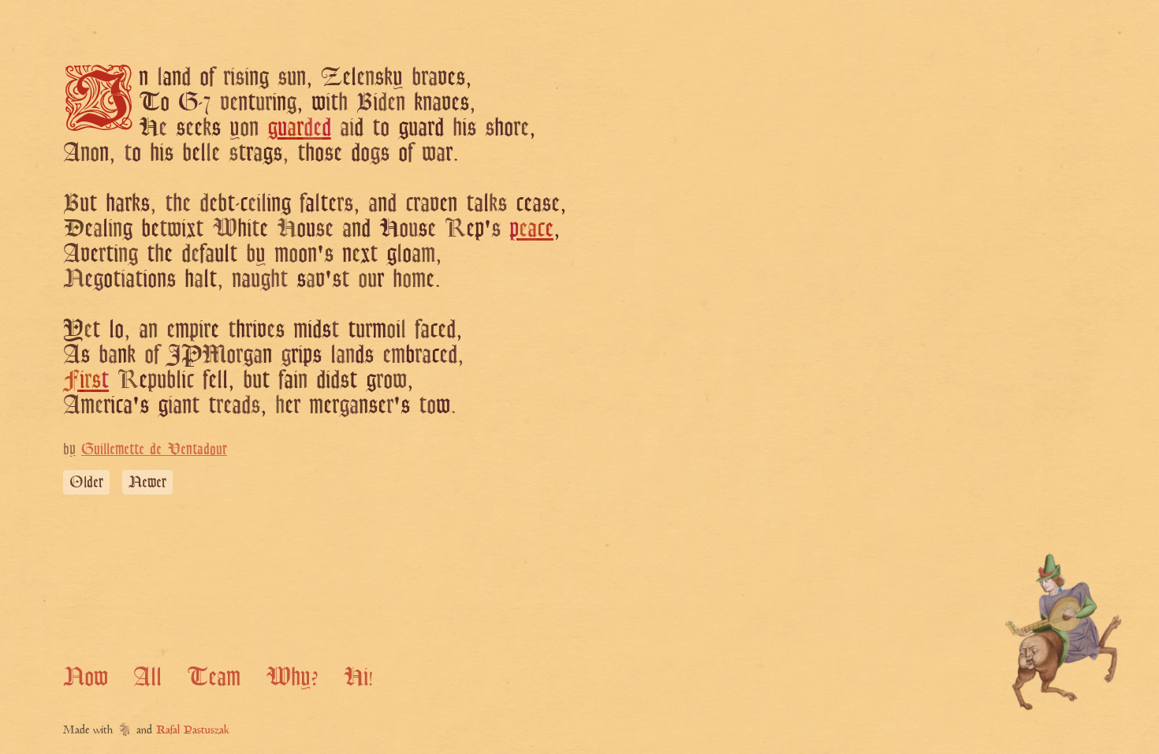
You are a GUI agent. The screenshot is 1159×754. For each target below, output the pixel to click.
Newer (147, 481)
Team (213, 676)
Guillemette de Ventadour (154, 448)
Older (86, 481)
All (147, 676)
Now (85, 676)
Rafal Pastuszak (192, 730)
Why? (292, 676)
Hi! (358, 676)
